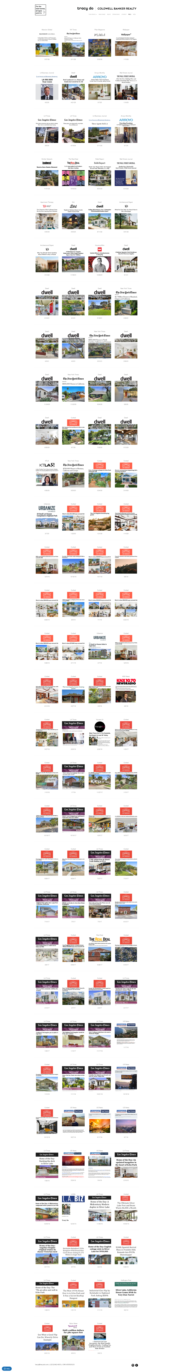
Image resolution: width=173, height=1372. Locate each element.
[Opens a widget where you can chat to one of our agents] (7, 1369)
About (109, 14)
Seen (134, 14)
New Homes (102, 14)
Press (129, 14)
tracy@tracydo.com (41, 1365)
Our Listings (92, 14)
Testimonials (116, 14)
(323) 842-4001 (55, 1365)
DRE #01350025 (69, 1365)
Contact (124, 14)
